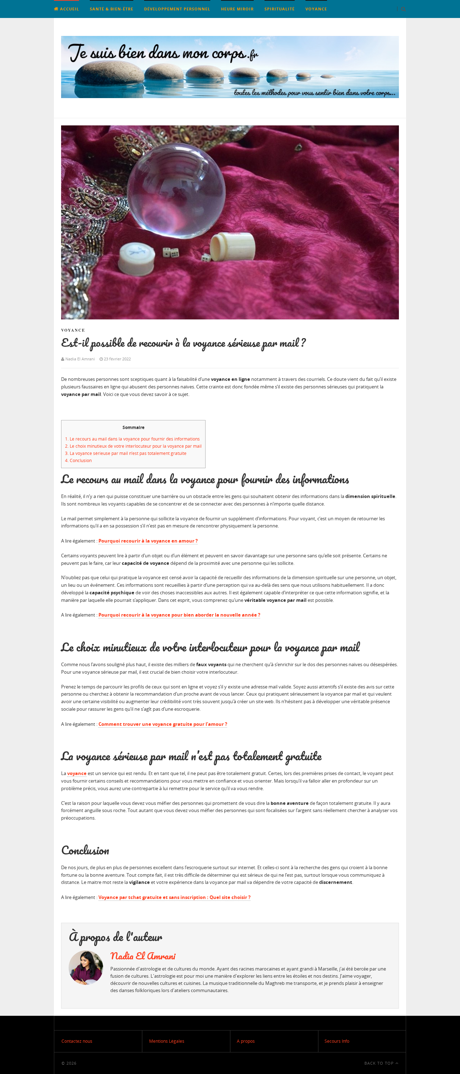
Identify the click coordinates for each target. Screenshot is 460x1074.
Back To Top (379, 1063)
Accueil (69, 8)
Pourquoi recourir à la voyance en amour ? (148, 541)
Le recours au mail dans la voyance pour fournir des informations (132, 439)
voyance (77, 773)
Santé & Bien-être (111, 8)
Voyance (316, 8)
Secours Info (337, 1041)
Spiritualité (279, 8)
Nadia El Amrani (142, 955)
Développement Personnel (177, 8)
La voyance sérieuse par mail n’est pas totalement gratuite (126, 453)
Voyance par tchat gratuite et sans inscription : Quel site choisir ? (174, 897)
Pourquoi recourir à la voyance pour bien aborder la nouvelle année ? (179, 615)
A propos (246, 1041)
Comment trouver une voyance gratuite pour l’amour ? (162, 724)
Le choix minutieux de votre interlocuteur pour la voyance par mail (133, 446)
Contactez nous (76, 1041)
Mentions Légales (166, 1041)
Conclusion (78, 460)
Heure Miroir (237, 8)
